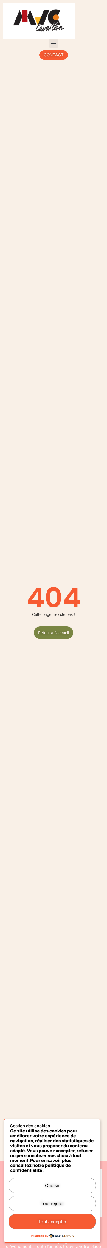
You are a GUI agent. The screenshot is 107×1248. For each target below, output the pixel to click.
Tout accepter (52, 1221)
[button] (53, 43)
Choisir (52, 1185)
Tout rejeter (52, 1203)
